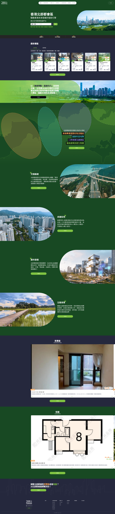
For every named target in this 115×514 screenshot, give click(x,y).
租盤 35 (53, 59)
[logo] (4, 3)
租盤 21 (107, 59)
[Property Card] (72, 371)
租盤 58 (39, 59)
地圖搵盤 (75, 500)
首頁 (45, 500)
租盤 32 (80, 59)
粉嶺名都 (91, 62)
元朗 (39, 26)
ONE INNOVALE (104, 62)
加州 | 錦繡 (45, 26)
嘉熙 (77, 62)
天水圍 (42, 26)
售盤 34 (80, 57)
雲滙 (50, 62)
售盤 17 (93, 57)
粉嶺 (34, 26)
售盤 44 (53, 57)
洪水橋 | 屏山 (50, 26)
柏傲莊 (37, 62)
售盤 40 (66, 57)
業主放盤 (83, 500)
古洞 (36, 26)
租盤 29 (66, 59)
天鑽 (64, 62)
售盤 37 (107, 57)
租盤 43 (93, 59)
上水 (31, 26)
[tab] (32, 24)
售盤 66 (39, 57)
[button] (52, 24)
